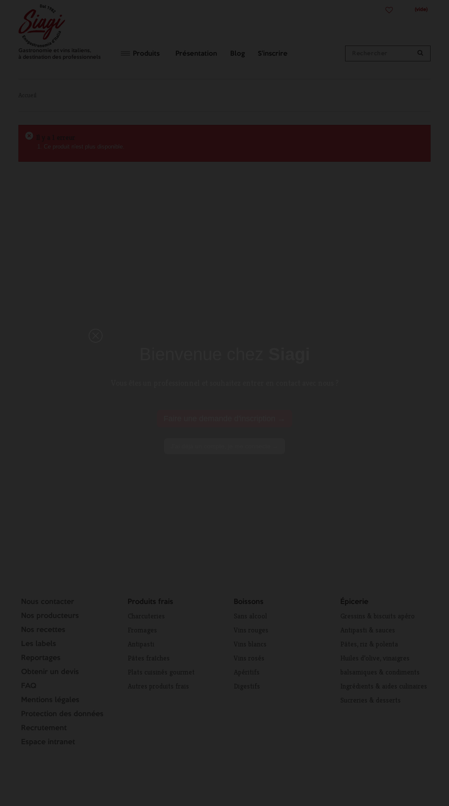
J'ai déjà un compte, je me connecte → (224, 446)
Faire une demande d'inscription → (224, 418)
